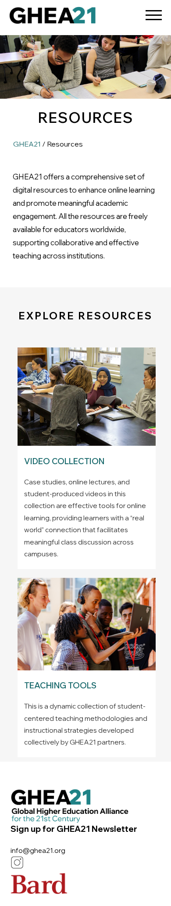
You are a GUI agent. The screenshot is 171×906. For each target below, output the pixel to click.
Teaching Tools (60, 685)
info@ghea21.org (38, 850)
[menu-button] (153, 12)
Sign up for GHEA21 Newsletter (74, 829)
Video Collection (64, 461)
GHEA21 (27, 144)
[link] (52, 18)
